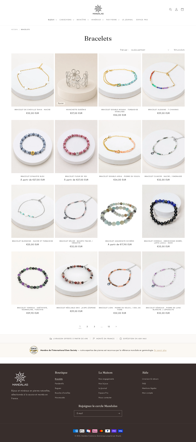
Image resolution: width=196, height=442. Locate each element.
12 (109, 326)
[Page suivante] (116, 326)
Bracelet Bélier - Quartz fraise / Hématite (76, 242)
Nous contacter (105, 397)
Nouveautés (60, 397)
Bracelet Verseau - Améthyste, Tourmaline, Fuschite (32, 309)
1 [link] (80, 326)
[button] (52, 20)
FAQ (144, 383)
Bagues (58, 388)
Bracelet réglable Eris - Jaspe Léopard (76, 308)
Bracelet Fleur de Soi (76, 176)
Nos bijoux (103, 383)
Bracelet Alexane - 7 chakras (163, 110)
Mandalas (84, 436)
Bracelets (59, 379)
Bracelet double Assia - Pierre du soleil (119, 176)
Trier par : (124, 49)
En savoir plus (160, 350)
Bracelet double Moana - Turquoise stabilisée (119, 111)
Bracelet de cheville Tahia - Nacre (32, 110)
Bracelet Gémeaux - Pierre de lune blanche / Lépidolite (163, 309)
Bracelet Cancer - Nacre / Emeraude (163, 176)
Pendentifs (59, 383)
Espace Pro (103, 393)
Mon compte (147, 393)
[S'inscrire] (119, 413)
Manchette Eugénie (76, 110)
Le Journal (103, 388)
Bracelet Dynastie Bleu (32, 176)
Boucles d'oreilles (62, 393)
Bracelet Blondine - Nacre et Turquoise (32, 241)
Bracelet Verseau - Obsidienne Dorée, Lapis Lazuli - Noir (163, 242)
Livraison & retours (150, 379)
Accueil (14, 29)
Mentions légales (149, 388)
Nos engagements (106, 379)
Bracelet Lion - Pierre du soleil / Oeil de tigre (120, 309)
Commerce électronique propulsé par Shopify (104, 436)
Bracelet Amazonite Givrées (119, 241)
